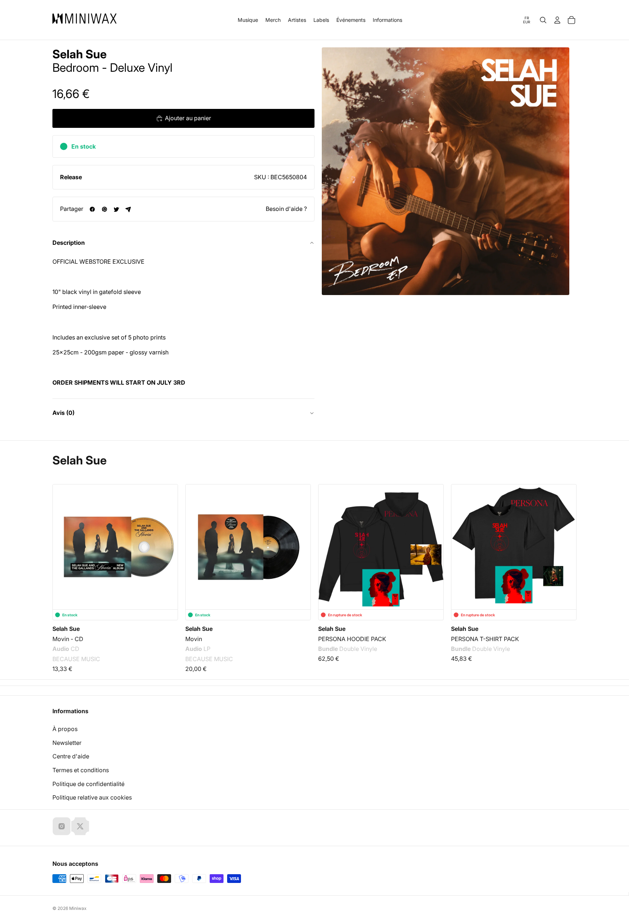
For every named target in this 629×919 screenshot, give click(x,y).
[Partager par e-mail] (128, 209)
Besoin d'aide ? (286, 208)
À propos (65, 729)
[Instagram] (61, 826)
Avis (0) (63, 412)
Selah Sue (79, 54)
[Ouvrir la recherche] (543, 20)
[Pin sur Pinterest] (104, 209)
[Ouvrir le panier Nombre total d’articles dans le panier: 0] (571, 20)
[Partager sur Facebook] (92, 209)
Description (68, 242)
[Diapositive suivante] (566, 538)
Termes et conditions (80, 770)
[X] (80, 826)
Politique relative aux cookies (92, 797)
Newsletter (67, 742)
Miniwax (78, 908)
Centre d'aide (70, 756)
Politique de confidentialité (88, 784)
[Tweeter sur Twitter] (116, 209)
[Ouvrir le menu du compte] (557, 20)
